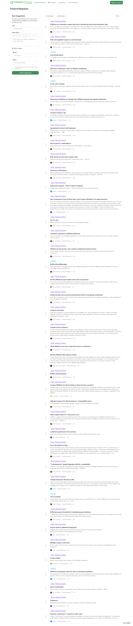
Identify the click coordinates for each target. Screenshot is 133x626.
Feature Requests (40, 2)
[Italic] (16, 35)
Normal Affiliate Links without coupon (63, 355)
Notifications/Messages (58, 264)
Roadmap (53, 2)
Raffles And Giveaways (58, 374)
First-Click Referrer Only (59, 445)
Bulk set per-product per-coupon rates (64, 157)
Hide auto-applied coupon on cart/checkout (65, 40)
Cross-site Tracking (57, 84)
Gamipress (54, 600)
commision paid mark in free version (63, 432)
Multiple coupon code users (60, 543)
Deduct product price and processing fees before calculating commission (76, 295)
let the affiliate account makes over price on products (69, 279)
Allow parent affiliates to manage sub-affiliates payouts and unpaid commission (78, 99)
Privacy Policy (25, 67)
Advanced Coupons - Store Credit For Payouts (66, 186)
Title (13, 25)
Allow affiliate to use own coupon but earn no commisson (70, 346)
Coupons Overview (57, 310)
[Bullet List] (23, 35)
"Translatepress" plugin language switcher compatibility (70, 464)
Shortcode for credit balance (60, 143)
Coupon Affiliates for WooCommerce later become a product (72, 385)
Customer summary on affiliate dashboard (65, 233)
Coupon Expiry (55, 558)
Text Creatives (55, 497)
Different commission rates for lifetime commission (68, 68)
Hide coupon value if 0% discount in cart (64, 415)
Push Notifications (56, 55)
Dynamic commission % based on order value (66, 614)
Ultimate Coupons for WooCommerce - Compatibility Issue (70, 401)
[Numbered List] (26, 35)
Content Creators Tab (58, 113)
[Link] (19, 35)
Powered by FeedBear (125, 623)
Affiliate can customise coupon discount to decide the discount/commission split (79, 24)
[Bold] (14, 35)
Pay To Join (54, 220)
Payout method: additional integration (63, 527)
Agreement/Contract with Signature (63, 128)
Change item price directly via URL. (62, 479)
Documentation (73, 2)
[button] (49, 16)
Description (15, 32)
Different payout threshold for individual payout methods (70, 512)
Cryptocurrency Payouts (59, 327)
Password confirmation (58, 170)
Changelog (61, 2)
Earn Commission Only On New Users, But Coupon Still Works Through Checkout (78, 199)
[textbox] (25, 42)
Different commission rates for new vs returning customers (71, 571)
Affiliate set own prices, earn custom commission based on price (73, 249)
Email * (15, 60)
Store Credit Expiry (57, 587)
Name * (15, 52)
